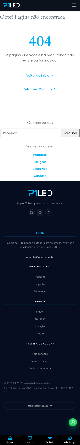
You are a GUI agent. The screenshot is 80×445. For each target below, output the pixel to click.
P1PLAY (40, 333)
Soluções (40, 162)
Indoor (40, 311)
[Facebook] (48, 212)
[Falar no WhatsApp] (73, 422)
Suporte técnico (40, 361)
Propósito (40, 276)
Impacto (40, 284)
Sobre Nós (40, 169)
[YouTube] (40, 212)
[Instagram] (31, 212)
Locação (40, 326)
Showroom (40, 291)
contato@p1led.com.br (40, 257)
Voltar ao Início (38, 75)
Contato (40, 176)
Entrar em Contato (38, 89)
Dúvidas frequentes (40, 368)
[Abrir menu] (74, 5)
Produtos (40, 155)
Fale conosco (40, 353)
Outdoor (40, 318)
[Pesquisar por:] (31, 133)
